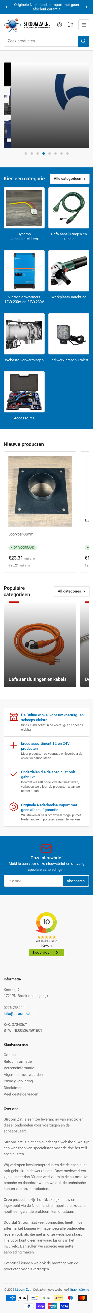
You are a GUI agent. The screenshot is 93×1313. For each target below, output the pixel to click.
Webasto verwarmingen (24, 360)
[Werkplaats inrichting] (69, 271)
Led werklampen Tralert (69, 360)
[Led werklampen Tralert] (69, 334)
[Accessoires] (24, 392)
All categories (69, 591)
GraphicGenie (79, 1289)
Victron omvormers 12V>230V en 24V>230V (24, 299)
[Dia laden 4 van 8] (44, 153)
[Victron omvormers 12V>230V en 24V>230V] (24, 271)
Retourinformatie (18, 1061)
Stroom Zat (23, 1289)
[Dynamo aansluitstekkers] (24, 208)
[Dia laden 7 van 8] (61, 153)
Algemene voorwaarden (23, 1074)
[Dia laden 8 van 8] (67, 153)
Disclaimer (13, 1088)
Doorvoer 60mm (20, 534)
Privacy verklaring (18, 1081)
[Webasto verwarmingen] (24, 334)
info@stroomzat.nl (19, 1013)
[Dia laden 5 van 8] (50, 153)
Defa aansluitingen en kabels (69, 236)
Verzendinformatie (19, 1068)
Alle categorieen (67, 178)
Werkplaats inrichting (68, 297)
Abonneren (76, 881)
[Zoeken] (83, 41)
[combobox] (46, 41)
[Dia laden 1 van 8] (26, 153)
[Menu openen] (83, 24)
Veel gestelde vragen (21, 1094)
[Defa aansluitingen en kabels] (69, 208)
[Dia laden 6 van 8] (56, 153)
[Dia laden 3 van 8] (38, 153)
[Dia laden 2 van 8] (32, 153)
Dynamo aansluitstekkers (24, 236)
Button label (23, 139)
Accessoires (24, 418)
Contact (10, 1055)
